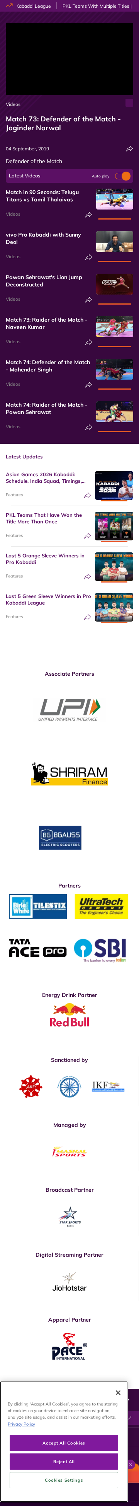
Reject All (64, 1461)
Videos (13, 104)
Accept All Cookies (63, 1443)
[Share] (129, 148)
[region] (64, 1441)
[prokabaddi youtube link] (130, 1383)
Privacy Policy (21, 1424)
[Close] (118, 1392)
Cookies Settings (64, 1480)
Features (14, 494)
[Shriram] (69, 710)
